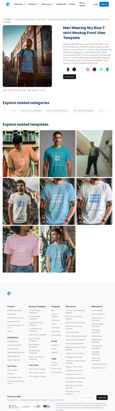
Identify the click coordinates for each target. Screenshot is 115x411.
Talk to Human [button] (82, 4)
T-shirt (42, 90)
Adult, (10, 90)
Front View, (17, 90)
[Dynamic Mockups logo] (9, 293)
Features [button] (32, 4)
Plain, (29, 90)
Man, (24, 90)
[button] (8, 4)
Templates (18, 4)
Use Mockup (69, 77)
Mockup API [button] (61, 4)
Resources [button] (46, 4)
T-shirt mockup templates (97, 49)
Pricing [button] (72, 4)
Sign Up (104, 4)
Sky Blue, (35, 90)
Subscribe (102, 397)
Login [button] (95, 4)
